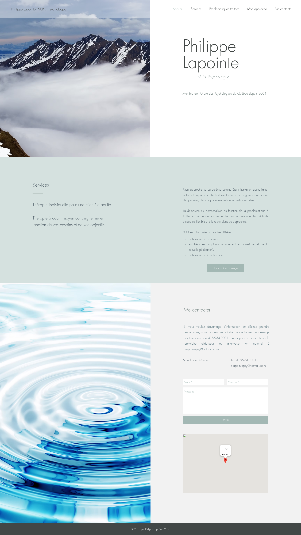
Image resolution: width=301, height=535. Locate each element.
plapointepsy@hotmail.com (201, 349)
